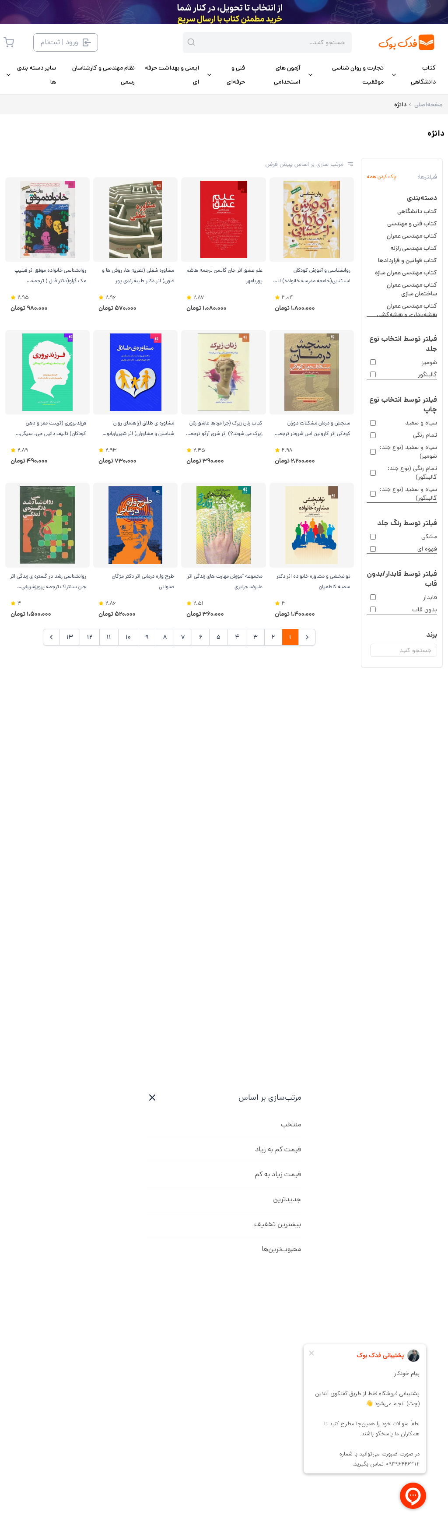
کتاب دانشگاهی (417, 211)
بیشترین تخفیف (277, 1224)
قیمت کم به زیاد (278, 1149)
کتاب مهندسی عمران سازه (406, 272)
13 (69, 637)
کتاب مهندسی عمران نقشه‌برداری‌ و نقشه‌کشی (407, 310)
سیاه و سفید (421, 422)
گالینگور (427, 374)
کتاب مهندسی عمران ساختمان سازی (412, 289)
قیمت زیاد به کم (278, 1174)
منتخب (291, 1124)
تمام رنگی (425, 435)
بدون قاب (424, 609)
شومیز (429, 362)
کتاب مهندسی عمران (412, 235)
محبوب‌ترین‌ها (281, 1249)
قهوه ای (427, 548)
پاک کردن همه (381, 176)
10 (128, 637)
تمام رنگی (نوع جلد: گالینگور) (412, 472)
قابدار (430, 597)
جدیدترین (287, 1199)
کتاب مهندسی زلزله (413, 248)
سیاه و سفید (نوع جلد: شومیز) (408, 451)
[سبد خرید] (9, 42)
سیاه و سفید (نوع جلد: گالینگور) (408, 493)
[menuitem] (413, 75)
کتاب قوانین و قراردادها (407, 260)
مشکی (429, 536)
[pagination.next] (51, 637)
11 (109, 637)
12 (89, 637)
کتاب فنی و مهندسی (412, 223)
